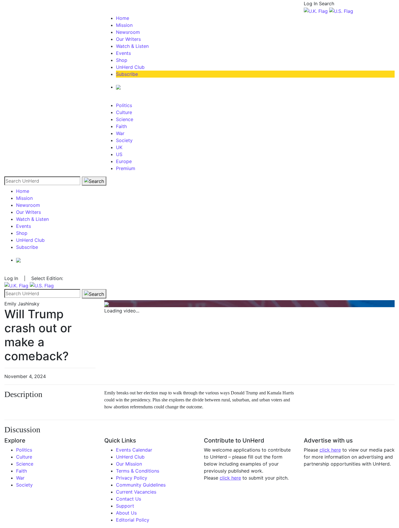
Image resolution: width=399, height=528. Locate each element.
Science (124, 119)
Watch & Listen (132, 46)
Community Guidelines (141, 485)
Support (125, 506)
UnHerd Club (130, 67)
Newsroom (128, 32)
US (119, 154)
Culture (124, 112)
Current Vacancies (136, 492)
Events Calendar (134, 450)
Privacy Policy (131, 478)
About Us (126, 513)
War (120, 133)
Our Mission (129, 464)
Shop (121, 60)
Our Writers (128, 39)
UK (119, 147)
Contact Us (128, 499)
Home (122, 18)
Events (123, 53)
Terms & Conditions (137, 471)
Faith (121, 126)
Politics (124, 105)
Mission (124, 25)
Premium (125, 168)
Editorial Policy (132, 520)
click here (230, 478)
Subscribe (127, 74)
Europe (124, 161)
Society (124, 140)
